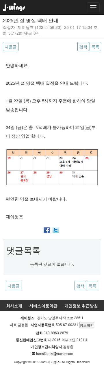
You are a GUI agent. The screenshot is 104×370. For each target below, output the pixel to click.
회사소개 (14, 305)
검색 (83, 46)
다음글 (11, 46)
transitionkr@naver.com (54, 353)
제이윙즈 (26, 27)
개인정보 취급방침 (81, 305)
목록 (95, 46)
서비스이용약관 (43, 305)
